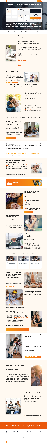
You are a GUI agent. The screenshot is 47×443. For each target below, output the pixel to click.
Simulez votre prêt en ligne (28, 349)
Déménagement (21, 65)
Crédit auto (21, 432)
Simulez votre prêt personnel (10, 286)
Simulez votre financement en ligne (10, 138)
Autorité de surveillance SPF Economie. (16, 438)
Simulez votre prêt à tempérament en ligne (11, 82)
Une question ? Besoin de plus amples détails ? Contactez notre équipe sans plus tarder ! (17, 329)
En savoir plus (9, 184)
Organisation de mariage (22, 59)
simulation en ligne (11, 326)
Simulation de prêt (15, 432)
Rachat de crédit (36, 432)
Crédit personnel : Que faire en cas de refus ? (24, 259)
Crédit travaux (28, 432)
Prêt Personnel (9, 259)
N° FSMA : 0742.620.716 (23, 438)
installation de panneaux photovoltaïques (24, 61)
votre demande (13, 130)
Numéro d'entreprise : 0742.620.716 (31, 438)
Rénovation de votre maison (22, 60)
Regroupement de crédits (22, 64)
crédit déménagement (21, 310)
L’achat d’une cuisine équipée (22, 56)
